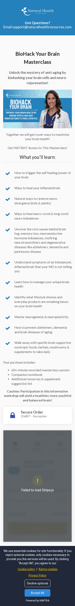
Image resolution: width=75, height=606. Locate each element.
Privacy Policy (37, 575)
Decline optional (37, 583)
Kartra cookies (48, 569)
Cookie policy (26, 569)
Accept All (37, 593)
